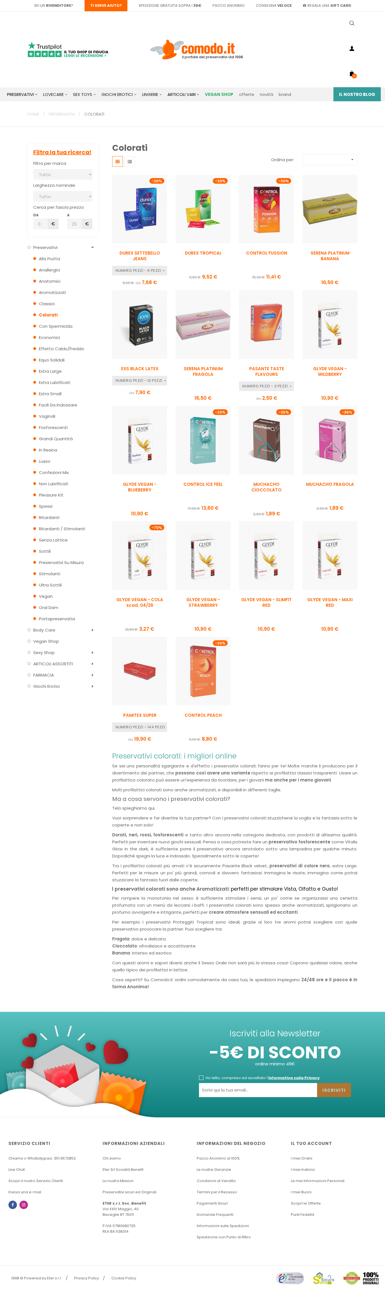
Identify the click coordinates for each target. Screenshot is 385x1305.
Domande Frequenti (215, 1214)
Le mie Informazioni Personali (317, 1180)
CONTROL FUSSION (266, 253)
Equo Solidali (52, 360)
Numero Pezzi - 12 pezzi (139, 380)
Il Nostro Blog (357, 94)
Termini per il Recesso (217, 1192)
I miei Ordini (301, 1158)
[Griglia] (117, 161)
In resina (48, 450)
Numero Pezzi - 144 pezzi (141, 727)
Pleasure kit (51, 495)
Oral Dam (48, 607)
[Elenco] (129, 161)
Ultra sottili (50, 585)
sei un (52, 5)
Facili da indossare (58, 405)
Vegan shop (46, 641)
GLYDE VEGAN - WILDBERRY (330, 371)
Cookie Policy (123, 1278)
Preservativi (45, 247)
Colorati (48, 315)
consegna (274, 5)
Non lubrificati (53, 484)
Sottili (45, 551)
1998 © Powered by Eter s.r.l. (36, 1278)
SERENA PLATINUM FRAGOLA (203, 371)
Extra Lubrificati (54, 382)
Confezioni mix (54, 472)
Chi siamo (112, 1158)
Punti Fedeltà (302, 1214)
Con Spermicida (55, 326)
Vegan (46, 596)
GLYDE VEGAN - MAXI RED (330, 602)
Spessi (45, 506)
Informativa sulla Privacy (294, 1078)
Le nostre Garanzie (214, 1169)
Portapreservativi (57, 619)
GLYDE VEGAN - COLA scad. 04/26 (139, 602)
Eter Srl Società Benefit (123, 1169)
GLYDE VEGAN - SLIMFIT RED (266, 602)
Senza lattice (53, 540)
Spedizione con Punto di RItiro (224, 1237)
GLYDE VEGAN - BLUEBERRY (139, 487)
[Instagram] (23, 1205)
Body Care (44, 630)
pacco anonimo (229, 5)
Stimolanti (49, 574)
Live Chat (16, 1169)
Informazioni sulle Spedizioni (223, 1225)
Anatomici (49, 281)
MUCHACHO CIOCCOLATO (266, 487)
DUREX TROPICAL (203, 253)
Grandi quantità (56, 439)
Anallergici (49, 270)
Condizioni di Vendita (216, 1180)
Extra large (50, 371)
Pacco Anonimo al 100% (218, 1158)
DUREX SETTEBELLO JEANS (140, 256)
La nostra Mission (118, 1180)
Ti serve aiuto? (106, 5)
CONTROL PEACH (203, 715)
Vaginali (47, 416)
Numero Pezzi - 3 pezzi (265, 386)
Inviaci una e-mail (24, 1192)
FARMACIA (43, 675)
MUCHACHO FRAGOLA (330, 484)
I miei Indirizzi (303, 1169)
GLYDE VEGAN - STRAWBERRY (203, 602)
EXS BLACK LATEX (139, 369)
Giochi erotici (46, 686)
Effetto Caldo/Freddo (61, 349)
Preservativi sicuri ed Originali (129, 1192)
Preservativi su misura (61, 562)
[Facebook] (12, 1205)
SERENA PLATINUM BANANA (330, 256)
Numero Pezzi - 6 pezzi (139, 270)
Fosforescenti (53, 427)
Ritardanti (49, 517)
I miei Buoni (301, 1192)
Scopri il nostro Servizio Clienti (35, 1180)
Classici (47, 304)
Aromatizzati (52, 292)
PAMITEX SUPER (139, 715)
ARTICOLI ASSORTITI (53, 664)
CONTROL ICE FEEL (203, 484)
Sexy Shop (44, 652)
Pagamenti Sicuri (212, 1203)
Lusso (44, 461)
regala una (329, 5)
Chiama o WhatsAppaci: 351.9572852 (42, 1158)
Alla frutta (49, 259)
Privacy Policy (86, 1278)
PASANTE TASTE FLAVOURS (266, 371)
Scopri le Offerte (306, 1203)
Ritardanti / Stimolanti (62, 529)
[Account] (351, 49)
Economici (49, 337)
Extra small (50, 394)
